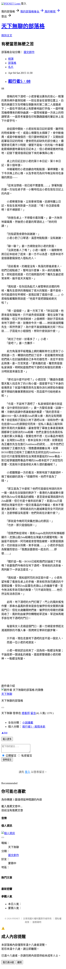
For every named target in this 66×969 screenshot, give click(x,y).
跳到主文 (6, 35)
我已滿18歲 (8, 962)
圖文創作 (29, 52)
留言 (33, 713)
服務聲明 (36, 922)
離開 (19, 962)
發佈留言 (7, 759)
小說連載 (27, 722)
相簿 (11, 58)
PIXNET (16, 918)
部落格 (12, 62)
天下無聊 (6, 694)
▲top (4, 732)
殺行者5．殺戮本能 (33, 726)
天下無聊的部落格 (23, 26)
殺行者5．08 (19, 81)
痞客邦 (26, 713)
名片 (11, 67)
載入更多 (7, 739)
